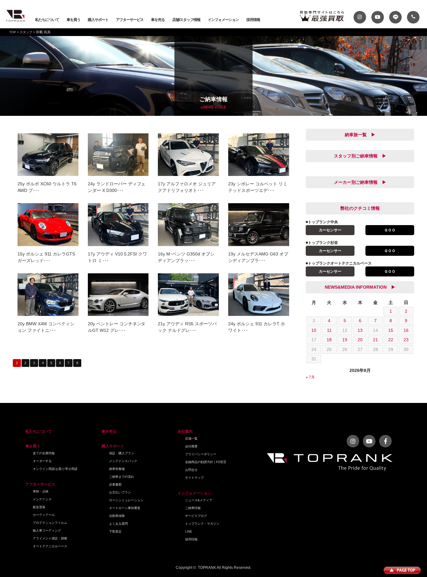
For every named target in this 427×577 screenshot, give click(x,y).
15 (390, 330)
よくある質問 (118, 523)
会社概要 (191, 446)
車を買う (73, 20)
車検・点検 (40, 491)
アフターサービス (129, 20)
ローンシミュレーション (126, 500)
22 (390, 339)
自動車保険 (117, 516)
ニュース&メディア (198, 500)
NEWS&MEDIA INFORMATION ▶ (360, 287)
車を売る (158, 20)
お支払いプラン (120, 492)
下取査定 (115, 531)
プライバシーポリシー (200, 454)
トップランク (15, 15)
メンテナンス (42, 499)
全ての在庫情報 (44, 453)
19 (344, 339)
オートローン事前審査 (124, 508)
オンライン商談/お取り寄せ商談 (55, 469)
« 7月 (310, 377)
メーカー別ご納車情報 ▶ (360, 182)
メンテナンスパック (123, 461)
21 (375, 339)
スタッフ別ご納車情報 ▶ (360, 155)
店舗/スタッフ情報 (186, 20)
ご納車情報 (193, 508)
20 (360, 339)
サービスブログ (196, 516)
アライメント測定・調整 (50, 538)
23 (406, 339)
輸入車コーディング (47, 530)
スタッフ (26, 32)
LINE (188, 531)
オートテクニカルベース (50, 546)
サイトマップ (194, 477)
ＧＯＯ (389, 230)
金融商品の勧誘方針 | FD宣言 (205, 462)
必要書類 (115, 484)
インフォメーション (223, 20)
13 (360, 330)
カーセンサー (330, 230)
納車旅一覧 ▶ (360, 134)
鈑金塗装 (39, 507)
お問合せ (191, 469)
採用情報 (253, 20)
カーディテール (44, 515)
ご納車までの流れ (121, 476)
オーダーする (42, 461)
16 (406, 330)
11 (329, 330)
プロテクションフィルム (50, 522)
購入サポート (98, 20)
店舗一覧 (191, 438)
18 (329, 339)
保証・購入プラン (121, 453)
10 (313, 330)
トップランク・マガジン (202, 523)
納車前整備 (117, 469)
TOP (12, 32)
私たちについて (47, 20)
